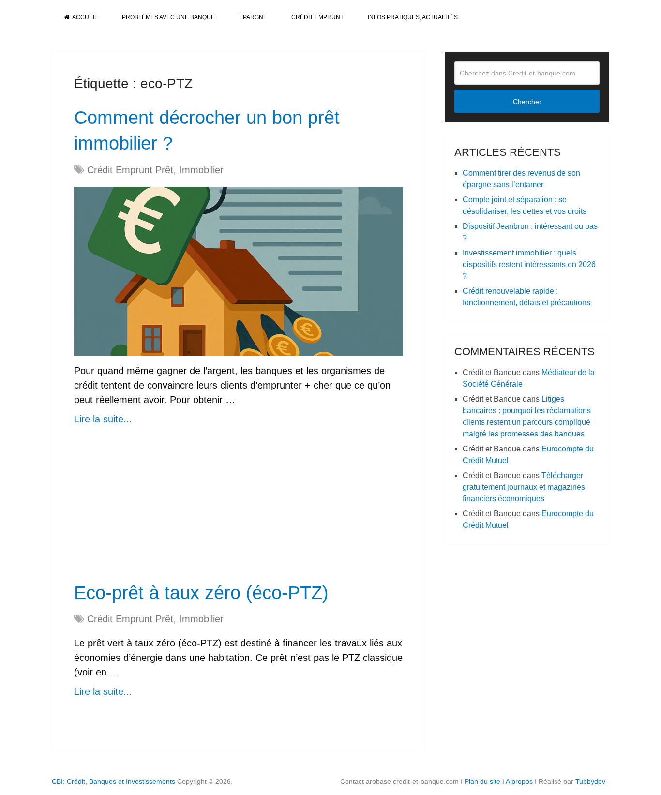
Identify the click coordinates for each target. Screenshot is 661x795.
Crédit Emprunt (317, 17)
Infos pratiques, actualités (413, 17)
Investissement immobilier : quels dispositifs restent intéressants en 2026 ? (529, 264)
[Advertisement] (238, 508)
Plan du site (482, 781)
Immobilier (201, 170)
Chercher (527, 101)
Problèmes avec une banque (168, 17)
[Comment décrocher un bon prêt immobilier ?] (238, 271)
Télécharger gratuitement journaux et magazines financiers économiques (524, 487)
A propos (519, 781)
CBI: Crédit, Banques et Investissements (113, 781)
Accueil (84, 17)
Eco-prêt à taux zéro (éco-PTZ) (201, 593)
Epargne (253, 17)
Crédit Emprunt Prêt (130, 170)
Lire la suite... (103, 419)
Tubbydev (590, 781)
